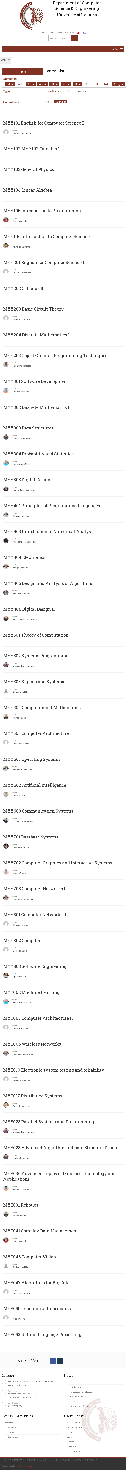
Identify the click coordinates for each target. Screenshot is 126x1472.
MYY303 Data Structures (28, 428)
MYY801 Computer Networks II (34, 914)
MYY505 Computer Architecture (36, 733)
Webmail (71, 1441)
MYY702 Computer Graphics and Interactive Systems (57, 863)
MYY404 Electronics (24, 557)
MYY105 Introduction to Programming (42, 210)
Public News (76, 1386)
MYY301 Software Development (35, 381)
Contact (59, 32)
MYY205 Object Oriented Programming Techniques (55, 355)
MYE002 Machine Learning (31, 992)
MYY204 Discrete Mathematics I (36, 335)
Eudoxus (70, 1436)
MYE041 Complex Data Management (40, 1231)
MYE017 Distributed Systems (32, 1096)
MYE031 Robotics (20, 1205)
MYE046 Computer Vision (29, 1256)
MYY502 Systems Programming (36, 655)
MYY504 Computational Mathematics (42, 707)
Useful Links (69, 32)
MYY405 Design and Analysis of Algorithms (48, 583)
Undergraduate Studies (81, 1391)
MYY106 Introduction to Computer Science (46, 236)
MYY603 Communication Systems (38, 811)
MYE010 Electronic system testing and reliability (53, 1070)
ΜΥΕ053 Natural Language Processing (42, 1334)
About (50, 32)
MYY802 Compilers (23, 940)
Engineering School (75, 1451)
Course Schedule (75, 1422)
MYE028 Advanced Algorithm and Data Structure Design (61, 1147)
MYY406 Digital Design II (29, 609)
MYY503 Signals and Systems (33, 681)
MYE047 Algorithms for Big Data (36, 1282)
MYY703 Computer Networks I (34, 888)
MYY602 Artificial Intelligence (34, 785)
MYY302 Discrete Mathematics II (37, 407)
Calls (72, 1401)
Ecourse (70, 1432)
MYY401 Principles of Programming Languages (51, 505)
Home (43, 32)
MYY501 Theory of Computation (36, 635)
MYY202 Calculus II (23, 288)
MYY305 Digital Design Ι (28, 479)
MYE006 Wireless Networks (32, 1044)
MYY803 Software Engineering (35, 966)
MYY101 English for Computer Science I (43, 123)
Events (11, 1432)
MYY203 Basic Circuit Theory (33, 309)
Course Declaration (76, 1427)
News (69, 1382)
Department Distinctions (81, 1405)
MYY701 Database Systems (30, 837)
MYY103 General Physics (28, 169)
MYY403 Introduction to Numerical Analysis (49, 531)
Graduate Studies (78, 1396)
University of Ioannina (77, 1446)
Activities (9, 1422)
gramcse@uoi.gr (15, 1405)
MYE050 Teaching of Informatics (37, 1308)
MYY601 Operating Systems (32, 759)
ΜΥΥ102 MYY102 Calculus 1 (31, 148)
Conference (13, 1436)
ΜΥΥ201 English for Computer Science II (44, 262)
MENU (4, 60)
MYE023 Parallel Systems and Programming (48, 1121)
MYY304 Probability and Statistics (38, 454)
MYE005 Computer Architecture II (38, 1018)
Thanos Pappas (27, 1466)
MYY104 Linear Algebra (27, 190)
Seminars (12, 1427)
